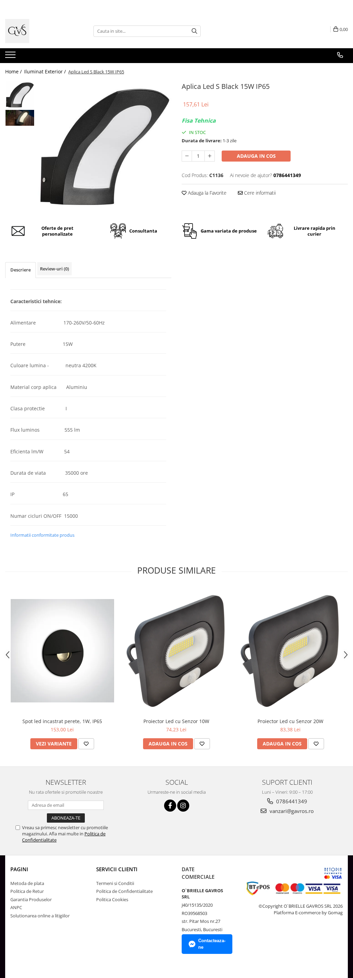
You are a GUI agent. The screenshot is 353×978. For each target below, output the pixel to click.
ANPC (16, 907)
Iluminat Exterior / (45, 71)
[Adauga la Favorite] (86, 743)
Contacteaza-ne (211, 944)
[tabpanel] (104, 147)
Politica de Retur (27, 891)
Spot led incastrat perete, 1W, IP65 (62, 721)
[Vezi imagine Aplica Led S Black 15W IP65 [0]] (20, 95)
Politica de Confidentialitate (124, 891)
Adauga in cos (256, 156)
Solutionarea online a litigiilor (40, 916)
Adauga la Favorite (206, 192)
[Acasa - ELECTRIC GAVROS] (39, 31)
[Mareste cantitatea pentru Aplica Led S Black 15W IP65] (209, 156)
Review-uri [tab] (54, 269)
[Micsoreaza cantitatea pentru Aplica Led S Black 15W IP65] (187, 156)
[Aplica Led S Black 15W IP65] (104, 147)
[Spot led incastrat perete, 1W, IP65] (62, 650)
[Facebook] (170, 806)
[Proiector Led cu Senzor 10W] (176, 651)
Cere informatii (259, 192)
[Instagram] (183, 806)
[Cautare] (194, 31)
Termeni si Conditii (115, 883)
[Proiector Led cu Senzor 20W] (290, 651)
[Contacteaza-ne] (340, 55)
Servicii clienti (117, 869)
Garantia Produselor (31, 899)
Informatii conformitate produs (42, 535)
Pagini (19, 869)
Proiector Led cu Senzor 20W (290, 721)
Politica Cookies (112, 899)
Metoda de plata (27, 883)
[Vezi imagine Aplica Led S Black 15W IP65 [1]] (20, 118)
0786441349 (291, 801)
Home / (14, 71)
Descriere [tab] (20, 270)
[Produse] (11, 57)
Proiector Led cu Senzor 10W (176, 721)
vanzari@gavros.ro (291, 810)
